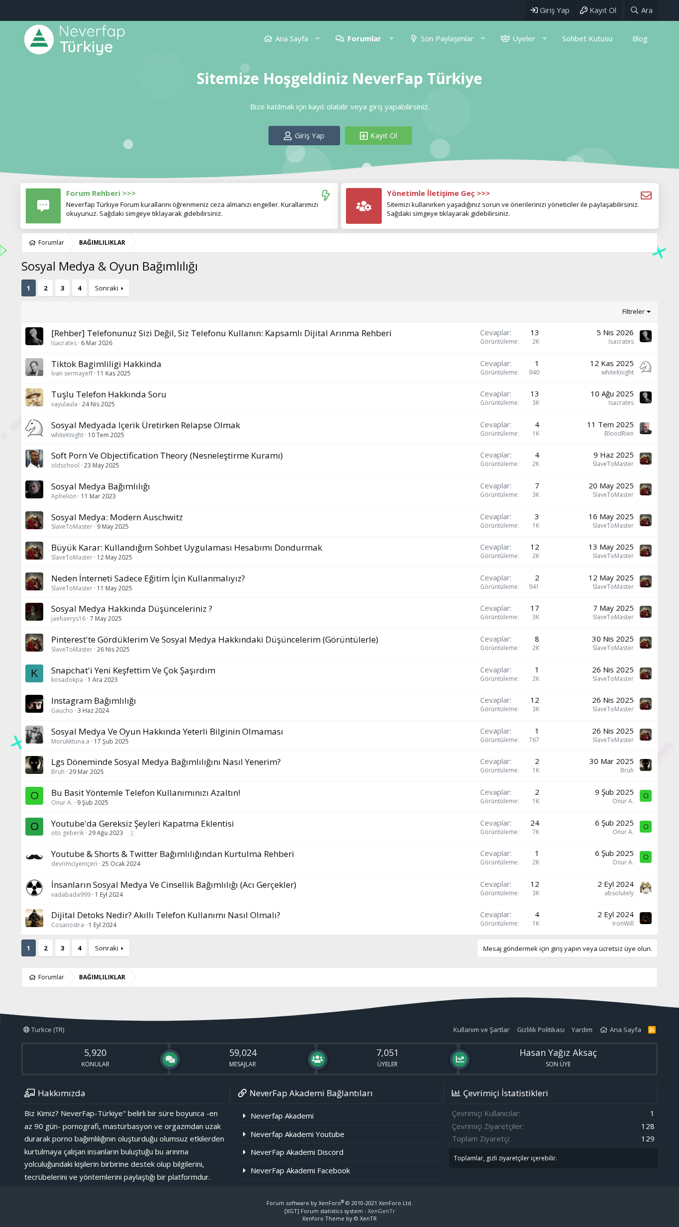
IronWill (623, 923)
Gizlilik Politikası (541, 1029)
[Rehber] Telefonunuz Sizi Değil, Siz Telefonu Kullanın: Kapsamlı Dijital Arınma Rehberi (221, 333)
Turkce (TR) (47, 1029)
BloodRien (619, 433)
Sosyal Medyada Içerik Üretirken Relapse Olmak (145, 425)
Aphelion (64, 496)
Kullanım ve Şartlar (481, 1029)
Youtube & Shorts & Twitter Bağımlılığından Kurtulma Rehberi (172, 853)
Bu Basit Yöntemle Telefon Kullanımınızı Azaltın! (145, 792)
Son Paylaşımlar (447, 38)
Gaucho (62, 710)
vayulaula (64, 404)
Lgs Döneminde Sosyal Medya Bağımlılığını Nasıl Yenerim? (166, 761)
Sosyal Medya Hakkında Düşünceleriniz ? (131, 608)
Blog (640, 38)
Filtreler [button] (633, 311)
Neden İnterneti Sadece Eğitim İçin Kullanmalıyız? (148, 578)
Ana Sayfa (291, 38)
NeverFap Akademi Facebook (300, 1170)
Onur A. (62, 802)
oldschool (65, 465)
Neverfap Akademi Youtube (297, 1134)
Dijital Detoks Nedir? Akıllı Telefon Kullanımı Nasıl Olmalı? (165, 915)
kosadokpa (67, 679)
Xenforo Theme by (339, 1218)
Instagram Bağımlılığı (93, 700)
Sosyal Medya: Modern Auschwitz (117, 517)
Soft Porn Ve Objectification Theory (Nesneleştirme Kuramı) (167, 455)
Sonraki (106, 287)
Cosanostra (67, 925)
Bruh (58, 771)
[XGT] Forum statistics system (339, 1211)
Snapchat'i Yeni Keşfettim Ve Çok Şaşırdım (133, 670)
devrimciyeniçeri (74, 863)
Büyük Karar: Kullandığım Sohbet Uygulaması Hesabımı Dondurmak (186, 547)
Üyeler (523, 38)
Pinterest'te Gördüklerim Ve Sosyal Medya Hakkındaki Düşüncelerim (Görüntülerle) (214, 639)
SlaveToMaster (613, 464)
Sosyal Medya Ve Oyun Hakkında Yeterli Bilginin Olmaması (167, 731)
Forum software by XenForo (339, 1203)
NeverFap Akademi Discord (297, 1152)
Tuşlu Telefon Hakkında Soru (109, 394)
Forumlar (364, 38)
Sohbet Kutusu (587, 38)
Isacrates (64, 343)
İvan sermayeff (71, 373)
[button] (317, 38)
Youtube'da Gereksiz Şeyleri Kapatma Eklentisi (142, 823)
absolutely (619, 893)
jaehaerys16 (68, 618)
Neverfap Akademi (282, 1116)
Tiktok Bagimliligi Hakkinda (106, 364)
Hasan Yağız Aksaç (558, 1052)
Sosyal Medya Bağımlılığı (100, 486)
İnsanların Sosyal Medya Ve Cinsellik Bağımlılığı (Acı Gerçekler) (173, 884)
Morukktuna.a (70, 741)
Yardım (582, 1029)
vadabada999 (70, 894)
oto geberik (67, 833)
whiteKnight (617, 372)
